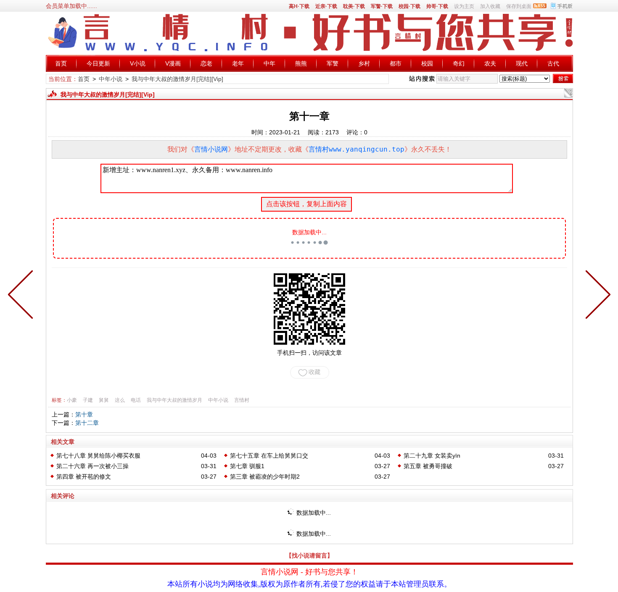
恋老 (206, 63)
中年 (269, 63)
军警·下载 (382, 6)
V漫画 (173, 63)
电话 (136, 400)
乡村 (364, 63)
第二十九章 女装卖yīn (432, 455)
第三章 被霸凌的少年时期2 (265, 476)
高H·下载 (299, 6)
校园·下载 (409, 6)
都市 (395, 63)
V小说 (137, 63)
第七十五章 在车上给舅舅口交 (269, 455)
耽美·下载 (354, 6)
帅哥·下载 (437, 6)
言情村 (241, 400)
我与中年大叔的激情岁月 (174, 400)
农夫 (490, 63)
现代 (522, 63)
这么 (120, 400)
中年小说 (110, 79)
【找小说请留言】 (309, 555)
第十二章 (87, 422)
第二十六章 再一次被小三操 (92, 466)
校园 (427, 63)
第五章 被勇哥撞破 (428, 466)
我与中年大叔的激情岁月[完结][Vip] (177, 79)
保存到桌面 (518, 6)
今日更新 (98, 63)
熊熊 (301, 63)
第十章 (84, 414)
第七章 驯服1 (247, 466)
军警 (332, 63)
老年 (238, 63)
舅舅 (104, 400)
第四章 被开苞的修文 (83, 476)
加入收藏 (490, 6)
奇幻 (459, 63)
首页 (61, 63)
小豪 (72, 400)
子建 (88, 400)
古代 (553, 63)
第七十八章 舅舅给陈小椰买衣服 (98, 455)
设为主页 (464, 6)
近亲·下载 (326, 6)
